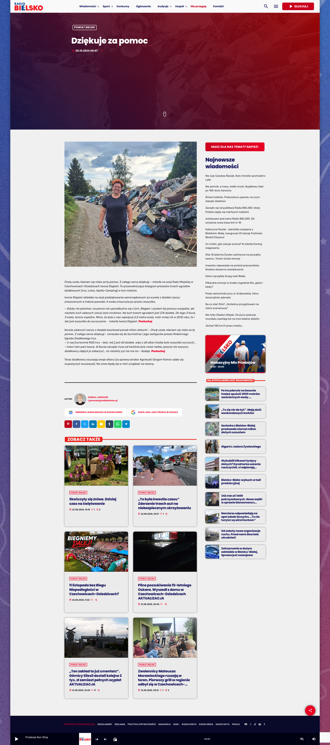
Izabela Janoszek (98, 397)
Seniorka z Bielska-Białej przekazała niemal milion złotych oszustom (238, 429)
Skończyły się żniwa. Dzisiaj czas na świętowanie (92, 501)
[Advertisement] (165, 82)
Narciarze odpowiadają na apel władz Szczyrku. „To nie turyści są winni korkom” (240, 516)
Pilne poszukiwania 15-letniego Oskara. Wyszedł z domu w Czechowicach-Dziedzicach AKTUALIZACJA (164, 592)
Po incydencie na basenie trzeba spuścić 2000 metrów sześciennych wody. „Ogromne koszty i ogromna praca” (240, 397)
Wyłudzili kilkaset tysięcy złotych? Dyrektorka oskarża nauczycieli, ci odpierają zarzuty (241, 466)
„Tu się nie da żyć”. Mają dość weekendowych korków (241, 411)
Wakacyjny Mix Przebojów (232, 362)
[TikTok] (255, 724)
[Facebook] (264, 724)
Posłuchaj (145, 321)
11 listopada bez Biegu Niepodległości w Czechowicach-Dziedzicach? (94, 589)
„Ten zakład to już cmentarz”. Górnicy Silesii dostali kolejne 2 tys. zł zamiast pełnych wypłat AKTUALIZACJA (95, 678)
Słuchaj (298, 6)
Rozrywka (217, 356)
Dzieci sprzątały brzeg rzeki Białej (225, 276)
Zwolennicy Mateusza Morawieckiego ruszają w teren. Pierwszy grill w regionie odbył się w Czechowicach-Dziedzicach (164, 680)
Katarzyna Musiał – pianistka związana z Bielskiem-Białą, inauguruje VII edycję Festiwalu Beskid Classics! (233, 233)
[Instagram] (259, 724)
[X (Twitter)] (250, 724)
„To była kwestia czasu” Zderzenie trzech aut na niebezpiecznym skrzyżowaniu (164, 503)
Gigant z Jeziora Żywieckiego (241, 447)
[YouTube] (245, 724)
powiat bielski (84, 27)
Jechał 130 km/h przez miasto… (224, 325)
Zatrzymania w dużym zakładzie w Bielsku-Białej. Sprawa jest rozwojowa (239, 551)
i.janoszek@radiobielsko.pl (103, 400)
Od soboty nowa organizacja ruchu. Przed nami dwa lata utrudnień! (240, 534)
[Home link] (29, 6)
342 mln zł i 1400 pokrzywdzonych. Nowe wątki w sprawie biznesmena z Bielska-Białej (241, 501)
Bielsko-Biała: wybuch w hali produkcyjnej (241, 481)
